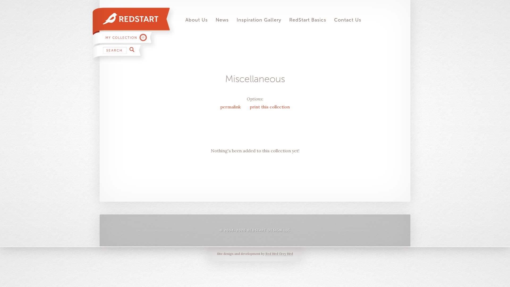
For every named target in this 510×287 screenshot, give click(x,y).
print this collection (270, 106)
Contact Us (347, 20)
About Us (196, 20)
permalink (231, 106)
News (222, 20)
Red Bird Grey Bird (279, 254)
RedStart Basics (307, 20)
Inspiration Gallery (259, 20)
